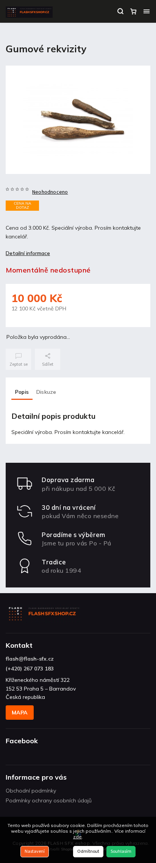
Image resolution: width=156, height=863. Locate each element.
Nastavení (35, 851)
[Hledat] (120, 11)
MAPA (20, 712)
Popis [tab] (22, 391)
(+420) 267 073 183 (30, 668)
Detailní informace (28, 253)
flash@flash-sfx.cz (30, 658)
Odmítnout (88, 851)
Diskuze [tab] (46, 391)
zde (77, 837)
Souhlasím (121, 851)
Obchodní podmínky (31, 790)
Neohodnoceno (50, 192)
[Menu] (146, 11)
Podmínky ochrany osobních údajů (49, 800)
